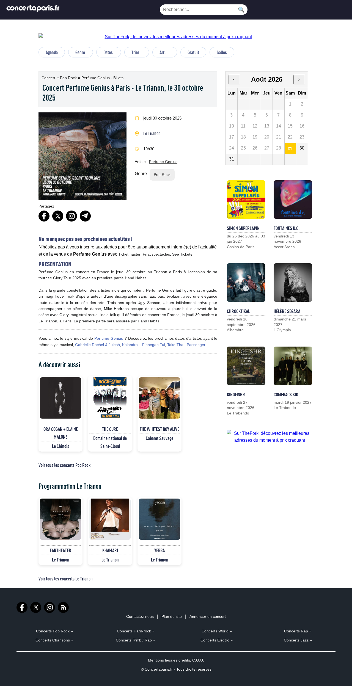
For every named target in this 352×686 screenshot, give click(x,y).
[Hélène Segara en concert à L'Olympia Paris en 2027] (293, 282)
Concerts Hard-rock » (135, 631)
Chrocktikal (238, 311)
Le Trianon (152, 133)
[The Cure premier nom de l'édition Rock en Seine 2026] (110, 398)
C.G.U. (198, 660)
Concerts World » (217, 631)
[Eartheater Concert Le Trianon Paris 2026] (60, 519)
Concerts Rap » (297, 631)
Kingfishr (236, 394)
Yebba (159, 550)
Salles (222, 52)
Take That (176, 344)
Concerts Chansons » (54, 640)
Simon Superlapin (243, 228)
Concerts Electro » (216, 640)
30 (301, 148)
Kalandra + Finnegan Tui (143, 344)
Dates (108, 52)
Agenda (52, 52)
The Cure (110, 429)
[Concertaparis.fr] (33, 9)
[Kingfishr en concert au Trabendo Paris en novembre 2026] (246, 366)
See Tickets (182, 254)
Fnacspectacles (156, 254)
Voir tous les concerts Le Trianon (65, 578)
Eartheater (60, 550)
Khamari (110, 550)
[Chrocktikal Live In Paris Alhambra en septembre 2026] (246, 282)
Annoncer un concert (207, 616)
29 (290, 148)
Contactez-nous (140, 616)
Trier (135, 52)
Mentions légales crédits (169, 660)
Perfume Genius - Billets (102, 78)
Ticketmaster (129, 254)
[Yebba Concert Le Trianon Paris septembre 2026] (159, 519)
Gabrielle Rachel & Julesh (97, 344)
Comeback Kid (286, 394)
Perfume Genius (163, 161)
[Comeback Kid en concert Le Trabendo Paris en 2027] (293, 366)
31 (231, 159)
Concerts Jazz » (298, 640)
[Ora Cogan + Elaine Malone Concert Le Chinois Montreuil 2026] (60, 398)
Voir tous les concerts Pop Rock (64, 465)
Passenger (196, 344)
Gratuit (193, 52)
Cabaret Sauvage (159, 438)
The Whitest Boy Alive (159, 429)
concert (49, 78)
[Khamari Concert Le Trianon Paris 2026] (110, 519)
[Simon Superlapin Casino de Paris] (246, 199)
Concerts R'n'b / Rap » (135, 640)
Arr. (163, 52)
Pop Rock (69, 78)
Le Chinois (60, 446)
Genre (80, 52)
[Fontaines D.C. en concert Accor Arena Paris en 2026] (293, 199)
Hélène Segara (287, 311)
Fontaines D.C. (286, 228)
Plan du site (171, 616)
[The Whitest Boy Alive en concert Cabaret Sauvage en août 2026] (159, 398)
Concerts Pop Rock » (54, 631)
